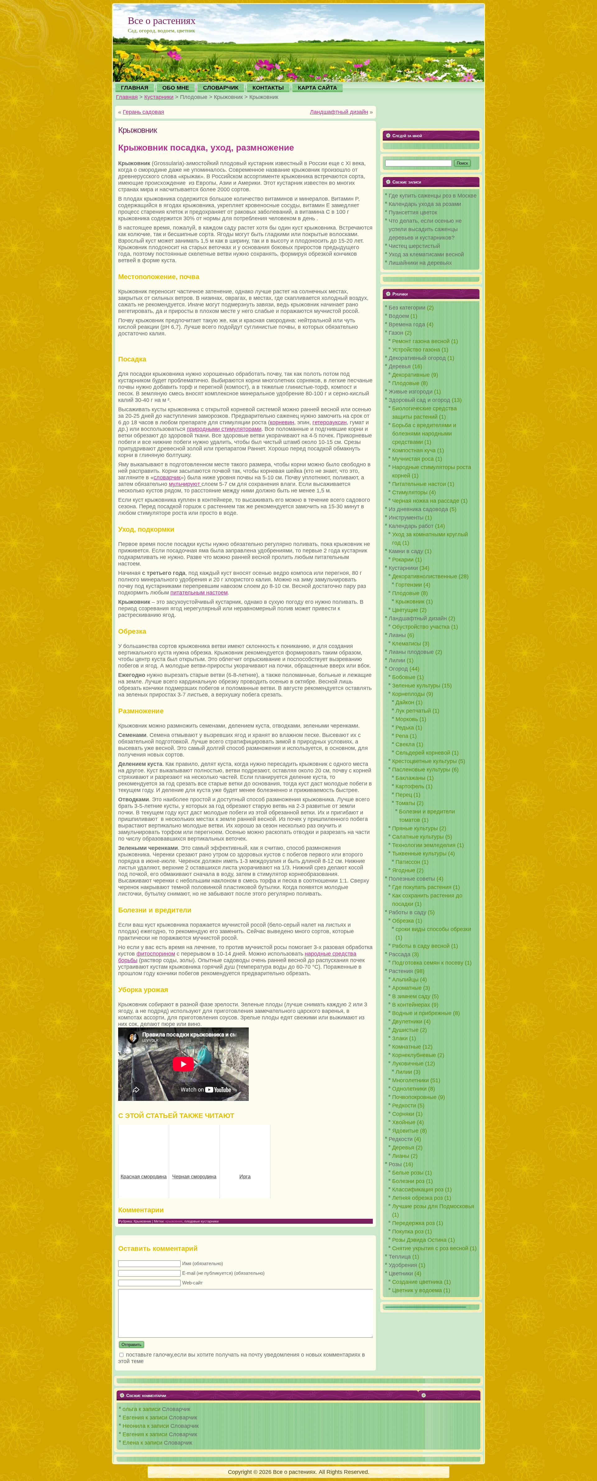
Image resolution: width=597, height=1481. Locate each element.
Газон (396, 333)
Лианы (397, 635)
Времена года (407, 324)
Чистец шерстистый (414, 246)
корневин (282, 422)
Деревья (400, 366)
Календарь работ (411, 526)
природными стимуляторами (224, 429)
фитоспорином (156, 954)
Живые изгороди (411, 392)
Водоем (399, 316)
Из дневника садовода (418, 509)
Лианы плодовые (411, 652)
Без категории (407, 308)
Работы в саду (407, 912)
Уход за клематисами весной (426, 254)
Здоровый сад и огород (419, 400)
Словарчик (176, 1409)
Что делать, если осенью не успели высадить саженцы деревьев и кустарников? (425, 229)
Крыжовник (137, 130)
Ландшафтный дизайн (339, 112)
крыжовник (174, 1221)
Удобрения (403, 1265)
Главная (127, 97)
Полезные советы (412, 879)
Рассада (399, 954)
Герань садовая (143, 112)
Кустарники (159, 97)
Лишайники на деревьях (420, 263)
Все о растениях (162, 20)
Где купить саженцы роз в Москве (433, 196)
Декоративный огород (417, 358)
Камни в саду (406, 551)
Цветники (401, 1273)
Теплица (400, 1257)
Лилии (397, 660)
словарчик (167, 477)
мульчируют (185, 484)
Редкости (401, 1139)
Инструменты (406, 518)
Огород (398, 669)
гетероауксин (329, 422)
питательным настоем (199, 592)
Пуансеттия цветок (413, 212)
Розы (395, 1164)
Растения (401, 971)
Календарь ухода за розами (425, 204)
